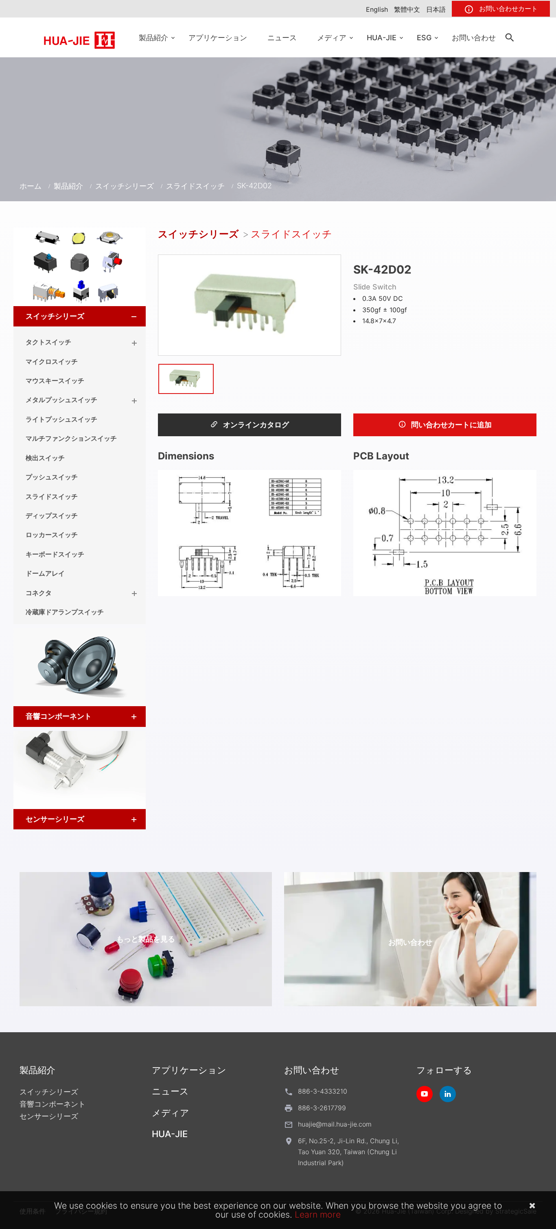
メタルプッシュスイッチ (61, 400)
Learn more (318, 1214)
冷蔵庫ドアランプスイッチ (65, 612)
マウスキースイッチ (55, 380)
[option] (249, 305)
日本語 (436, 9)
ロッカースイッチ (52, 535)
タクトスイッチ (48, 342)
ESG (424, 37)
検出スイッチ (45, 458)
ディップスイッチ (52, 515)
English (377, 9)
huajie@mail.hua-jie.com (335, 1124)
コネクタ (39, 593)
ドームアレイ (45, 573)
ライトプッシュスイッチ (61, 419)
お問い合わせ (474, 37)
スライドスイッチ (195, 186)
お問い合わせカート (507, 8)
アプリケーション (217, 37)
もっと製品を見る (145, 939)
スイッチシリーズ (124, 186)
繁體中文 (407, 9)
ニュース (282, 37)
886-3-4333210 (322, 1091)
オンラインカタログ (255, 424)
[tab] (79, 316)
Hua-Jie (381, 37)
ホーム (31, 186)
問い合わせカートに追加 (450, 424)
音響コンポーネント (59, 716)
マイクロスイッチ (52, 361)
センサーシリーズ (55, 819)
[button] (126, 316)
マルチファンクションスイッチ (71, 438)
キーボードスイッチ (55, 554)
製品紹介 (153, 37)
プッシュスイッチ (52, 477)
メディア (331, 37)
